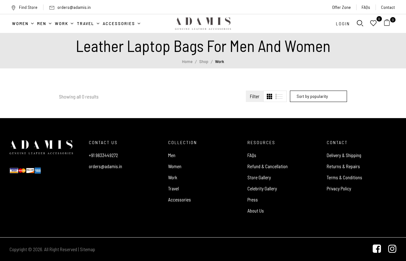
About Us (255, 210)
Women (174, 166)
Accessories (179, 199)
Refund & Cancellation (267, 166)
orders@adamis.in (74, 7)
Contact (388, 7)
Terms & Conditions (344, 177)
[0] (387, 23)
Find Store (28, 7)
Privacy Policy (339, 188)
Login (343, 23)
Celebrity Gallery (262, 188)
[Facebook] (377, 249)
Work (172, 177)
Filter (254, 96)
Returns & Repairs (343, 166)
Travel (173, 188)
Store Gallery (259, 177)
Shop (203, 61)
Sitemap (87, 249)
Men (171, 155)
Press (252, 199)
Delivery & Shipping (344, 155)
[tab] (269, 96)
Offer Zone (341, 7)
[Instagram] (392, 249)
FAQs (366, 7)
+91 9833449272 (103, 155)
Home (187, 61)
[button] (389, 23)
